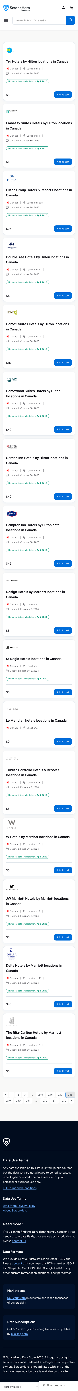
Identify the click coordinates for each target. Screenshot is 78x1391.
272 (64, 1100)
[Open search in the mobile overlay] (43, 20)
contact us (19, 1241)
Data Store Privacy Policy (19, 1205)
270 (45, 1100)
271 (54, 1100)
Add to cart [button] (63, 94)
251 (28, 1100)
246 (50, 1094)
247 (60, 1094)
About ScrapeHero (15, 1210)
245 (40, 1094)
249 (8, 1100)
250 (18, 1100)
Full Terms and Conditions (19, 1188)
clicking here (19, 1334)
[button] (6, 20)
